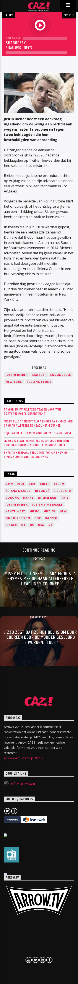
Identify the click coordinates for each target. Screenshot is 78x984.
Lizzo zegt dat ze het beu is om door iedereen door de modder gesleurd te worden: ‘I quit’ (36, 443)
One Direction (18, 518)
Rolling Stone (39, 382)
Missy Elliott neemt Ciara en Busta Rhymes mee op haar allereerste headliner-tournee (38, 423)
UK (23, 525)
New (63, 511)
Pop (38, 518)
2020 (20, 484)
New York (14, 382)
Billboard (62, 491)
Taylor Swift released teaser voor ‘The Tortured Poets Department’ (32, 411)
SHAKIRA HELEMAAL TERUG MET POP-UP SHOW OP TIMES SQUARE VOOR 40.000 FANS (36, 455)
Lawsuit (39, 375)
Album (59, 484)
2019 (9, 484)
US (32, 525)
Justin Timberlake (47, 504)
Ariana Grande (18, 491)
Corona (12, 497)
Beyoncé (42, 491)
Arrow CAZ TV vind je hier (22, 758)
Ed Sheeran (46, 497)
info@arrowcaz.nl (23, 784)
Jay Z (65, 497)
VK (50, 525)
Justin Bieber (17, 375)
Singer (11, 525)
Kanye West (15, 511)
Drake (28, 497)
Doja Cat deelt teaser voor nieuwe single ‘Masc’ (38, 433)
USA (41, 525)
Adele (44, 484)
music (34, 511)
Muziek (49, 511)
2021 (32, 484)
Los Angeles (60, 375)
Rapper (51, 518)
